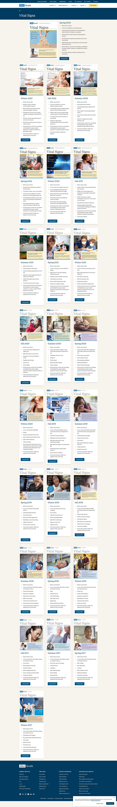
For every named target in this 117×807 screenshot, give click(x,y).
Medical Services (42, 786)
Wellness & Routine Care (64, 793)
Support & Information (64, 788)
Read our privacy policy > (95, 800)
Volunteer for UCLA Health (84, 793)
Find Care (52, 5)
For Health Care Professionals (85, 781)
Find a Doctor (93, 5)
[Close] (114, 797)
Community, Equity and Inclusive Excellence (88, 783)
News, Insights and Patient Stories (86, 779)
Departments (82, 776)
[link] (20, 794)
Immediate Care (42, 779)
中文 (20, 781)
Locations (73, 5)
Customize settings (99, 803)
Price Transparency (63, 786)
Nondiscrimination (59, 798)
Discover (82, 5)
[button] (42, 1)
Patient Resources (63, 5)
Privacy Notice (51, 798)
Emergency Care (42, 781)
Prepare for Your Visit (63, 774)
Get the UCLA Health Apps (24, 788)
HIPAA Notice (43, 798)
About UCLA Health (83, 774)
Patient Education (63, 779)
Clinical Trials (42, 788)
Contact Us (79, 1)
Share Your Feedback (23, 776)
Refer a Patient (53, 1)
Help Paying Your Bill (63, 783)
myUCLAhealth (62, 1)
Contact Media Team (83, 786)
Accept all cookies (110, 803)
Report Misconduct (68, 798)
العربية (20, 783)
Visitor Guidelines (63, 776)
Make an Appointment (43, 783)
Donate (70, 1)
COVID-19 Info (62, 791)
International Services (23, 779)
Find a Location (42, 776)
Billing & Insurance (63, 781)
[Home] (19, 10)
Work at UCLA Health (83, 791)
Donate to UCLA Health (84, 788)
